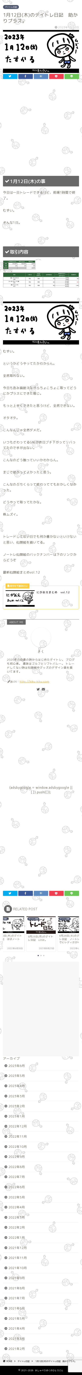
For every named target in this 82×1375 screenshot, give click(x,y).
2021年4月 (17, 1328)
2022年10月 (18, 1147)
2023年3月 (17, 1096)
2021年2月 (17, 1349)
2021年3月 (17, 1339)
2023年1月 (17, 1116)
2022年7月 (17, 1177)
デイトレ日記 (11, 7)
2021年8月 (17, 1288)
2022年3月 (17, 1217)
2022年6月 (17, 1187)
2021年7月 (17, 1298)
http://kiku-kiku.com (34, 681)
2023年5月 (17, 1076)
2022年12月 (18, 1126)
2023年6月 (17, 1066)
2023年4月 (17, 1086)
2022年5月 (17, 1197)
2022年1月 (17, 1238)
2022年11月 (18, 1136)
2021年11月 (18, 1258)
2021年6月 (17, 1308)
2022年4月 (17, 1207)
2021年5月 (17, 1318)
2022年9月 (17, 1157)
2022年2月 (17, 1227)
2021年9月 (17, 1278)
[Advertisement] (41, 129)
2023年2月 (17, 1106)
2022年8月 (17, 1167)
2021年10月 (18, 1268)
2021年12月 (18, 1248)
